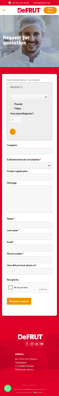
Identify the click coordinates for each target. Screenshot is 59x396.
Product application (17, 171)
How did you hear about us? (21, 265)
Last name (13, 230)
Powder (18, 104)
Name (11, 218)
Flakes (17, 108)
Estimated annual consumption (24, 159)
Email (10, 242)
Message (12, 182)
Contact (33, 385)
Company (12, 145)
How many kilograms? (21, 113)
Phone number (15, 253)
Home (24, 385)
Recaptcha (13, 279)
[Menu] (3, 10)
